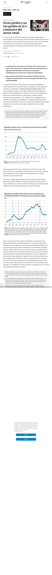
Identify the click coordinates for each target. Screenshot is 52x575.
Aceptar (26, 439)
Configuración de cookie (18, 431)
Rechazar (26, 434)
